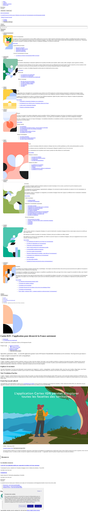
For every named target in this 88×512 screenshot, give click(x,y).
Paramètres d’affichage (8, 21)
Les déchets (30, 224)
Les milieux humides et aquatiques (28, 82)
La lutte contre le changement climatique (27, 105)
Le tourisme (30, 221)
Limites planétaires (30, 257)
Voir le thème (20, 70)
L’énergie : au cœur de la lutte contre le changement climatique (40, 220)
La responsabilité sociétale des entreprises (35, 249)
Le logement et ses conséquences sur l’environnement (37, 255)
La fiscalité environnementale (33, 201)
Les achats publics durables (32, 259)
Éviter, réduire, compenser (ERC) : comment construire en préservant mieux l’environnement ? (38, 291)
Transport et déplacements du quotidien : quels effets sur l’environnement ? (42, 253)
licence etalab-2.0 (33, 510)
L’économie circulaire (32, 205)
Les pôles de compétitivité (33, 215)
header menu (9, 10)
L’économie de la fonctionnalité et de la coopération (38, 206)
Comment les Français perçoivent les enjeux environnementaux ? (40, 261)
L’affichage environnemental (33, 209)
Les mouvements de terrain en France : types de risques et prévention (34, 127)
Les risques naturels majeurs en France (27, 131)
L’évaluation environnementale (25, 289)
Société (5, 225)
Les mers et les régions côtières (27, 83)
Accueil (4, 297)
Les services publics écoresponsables (34, 251)
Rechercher (3, 10)
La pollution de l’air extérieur (37, 164)
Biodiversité (6, 56)
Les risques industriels (24, 136)
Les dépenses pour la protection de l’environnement (38, 211)
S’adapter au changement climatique (26, 107)
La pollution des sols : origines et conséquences (41, 168)
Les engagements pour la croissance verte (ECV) (37, 212)
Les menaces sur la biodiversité (27, 75)
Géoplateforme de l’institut (28, 383)
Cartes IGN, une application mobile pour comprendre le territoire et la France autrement (20, 465)
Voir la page (15, 43)
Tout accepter (38, 506)
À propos (5, 19)
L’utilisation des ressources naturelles (35, 208)
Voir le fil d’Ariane (4, 295)
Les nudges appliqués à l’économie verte (36, 213)
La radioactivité (34, 159)
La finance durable (31, 200)
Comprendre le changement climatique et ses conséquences (31, 101)
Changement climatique (20, 50)
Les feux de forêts (23, 130)
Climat (5, 87)
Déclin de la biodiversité (21, 51)
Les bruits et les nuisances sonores (38, 158)
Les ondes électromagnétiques (37, 160)
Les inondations (23, 126)
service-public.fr (12, 486)
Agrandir (8, 448)
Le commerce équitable (32, 210)
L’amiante (33, 167)
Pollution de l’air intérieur (36, 165)
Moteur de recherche (7, 3)
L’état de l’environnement (8, 33)
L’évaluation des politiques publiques (26, 283)
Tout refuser (30, 506)
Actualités (5, 20)
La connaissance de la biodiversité (28, 74)
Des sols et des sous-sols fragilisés (27, 81)
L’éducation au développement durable (34, 245)
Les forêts (23, 86)
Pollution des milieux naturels (22, 48)
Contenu (5, 2)
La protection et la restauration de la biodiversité (30, 77)
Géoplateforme (4, 472)
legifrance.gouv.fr (12, 487)
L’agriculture (30, 222)
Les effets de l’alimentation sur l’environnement (36, 243)
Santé (5, 140)
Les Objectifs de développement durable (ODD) (28, 281)
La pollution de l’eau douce (37, 169)
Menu (4, 1)
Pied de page (5, 5)
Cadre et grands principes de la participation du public (37, 247)
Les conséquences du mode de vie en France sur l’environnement (40, 241)
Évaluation (6, 262)
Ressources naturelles (20, 47)
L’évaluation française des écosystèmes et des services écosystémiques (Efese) (34, 287)
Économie (5, 180)
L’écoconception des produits (33, 219)
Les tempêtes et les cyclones (25, 132)
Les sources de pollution (36, 156)
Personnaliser (22, 506)
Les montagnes (24, 84)
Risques (5, 109)
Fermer (2, 24)
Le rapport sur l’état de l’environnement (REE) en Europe (27, 55)
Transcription (19, 448)
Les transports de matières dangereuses (28, 137)
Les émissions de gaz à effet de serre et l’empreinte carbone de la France (34, 103)
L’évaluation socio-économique (25, 285)
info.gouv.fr (11, 485)
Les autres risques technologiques (26, 139)
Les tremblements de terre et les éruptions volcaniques (31, 128)
